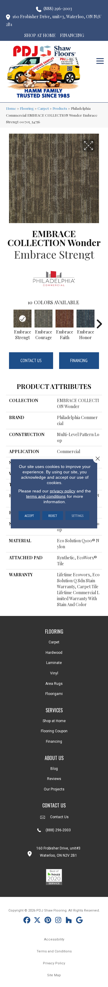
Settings (77, 515)
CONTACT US (54, 805)
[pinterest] (48, 921)
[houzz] (68, 921)
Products (59, 108)
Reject (52, 515)
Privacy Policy (54, 963)
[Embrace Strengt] (22, 318)
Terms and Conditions (54, 951)
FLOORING (54, 631)
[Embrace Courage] (43, 318)
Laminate (54, 663)
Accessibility (54, 939)
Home (11, 108)
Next (99, 321)
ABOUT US (54, 758)
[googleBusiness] (79, 921)
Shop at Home (54, 721)
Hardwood (54, 653)
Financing (79, 360)
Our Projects (54, 789)
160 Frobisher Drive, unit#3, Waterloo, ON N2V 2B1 (53, 20)
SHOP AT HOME (40, 35)
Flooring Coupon (54, 731)
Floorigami (54, 694)
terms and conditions (46, 496)
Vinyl (54, 673)
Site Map (54, 975)
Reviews (54, 779)
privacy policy (62, 490)
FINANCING (72, 35)
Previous (9, 321)
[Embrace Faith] (64, 318)
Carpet (43, 108)
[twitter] (37, 921)
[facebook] (26, 921)
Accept (29, 515)
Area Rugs (54, 684)
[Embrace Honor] (85, 318)
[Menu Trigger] (100, 60)
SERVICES (54, 710)
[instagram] (58, 921)
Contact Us (31, 360)
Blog (54, 769)
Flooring (27, 108)
